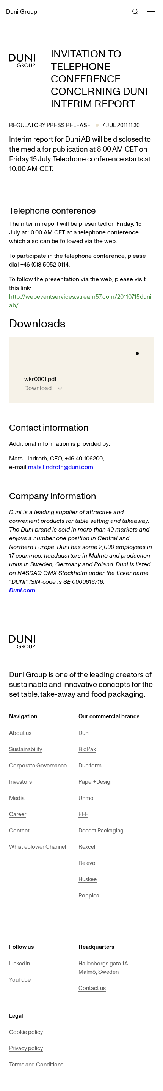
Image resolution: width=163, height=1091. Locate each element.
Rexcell (87, 846)
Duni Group (21, 11)
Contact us (92, 988)
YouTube (20, 979)
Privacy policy (26, 1048)
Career (17, 814)
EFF (83, 814)
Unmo (86, 797)
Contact (19, 830)
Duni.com (22, 590)
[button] (150, 10)
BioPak (87, 749)
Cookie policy (26, 1031)
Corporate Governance (38, 765)
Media (17, 797)
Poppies (88, 895)
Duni (83, 732)
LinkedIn (19, 963)
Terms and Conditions (36, 1064)
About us (20, 732)
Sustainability (25, 749)
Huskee (87, 879)
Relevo (87, 862)
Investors (20, 781)
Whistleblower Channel (37, 846)
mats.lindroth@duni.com (60, 467)
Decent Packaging (101, 830)
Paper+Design (95, 781)
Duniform (90, 765)
